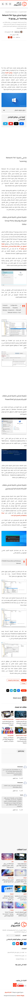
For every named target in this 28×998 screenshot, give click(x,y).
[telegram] (5, 123)
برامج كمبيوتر (10, 878)
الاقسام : (24, 935)
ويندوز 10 (23, 683)
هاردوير (25, 894)
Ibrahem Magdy (20, 995)
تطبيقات (25, 910)
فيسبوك (11, 894)
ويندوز (25, 862)
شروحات (25, 878)
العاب (12, 862)
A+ (11, 37)
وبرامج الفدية (8, 73)
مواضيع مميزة (10, 735)
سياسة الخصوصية (20, 959)
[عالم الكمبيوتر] (20, 4)
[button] (18, 690)
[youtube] (10, 123)
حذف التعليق (15, 778)
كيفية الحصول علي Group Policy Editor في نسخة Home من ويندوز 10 (14, 246)
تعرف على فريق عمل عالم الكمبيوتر (15, 952)
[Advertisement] (14, 54)
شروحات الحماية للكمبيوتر (21, 735)
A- (8, 37)
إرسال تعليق (21, 751)
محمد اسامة (17, 32)
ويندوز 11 (11, 910)
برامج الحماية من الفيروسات (11, 12)
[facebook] (21, 123)
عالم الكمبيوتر (8, 992)
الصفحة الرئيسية (23, 12)
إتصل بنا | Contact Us (19, 956)
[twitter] (16, 123)
